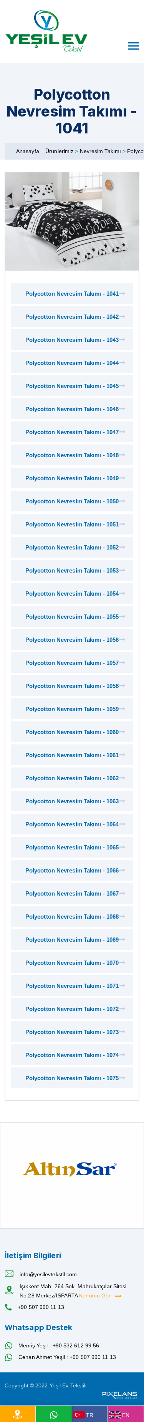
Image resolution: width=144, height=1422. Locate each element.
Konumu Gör (95, 1295)
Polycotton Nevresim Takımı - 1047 (72, 432)
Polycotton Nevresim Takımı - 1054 (72, 593)
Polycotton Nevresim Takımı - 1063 (72, 801)
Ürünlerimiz (60, 151)
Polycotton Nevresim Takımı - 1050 (72, 501)
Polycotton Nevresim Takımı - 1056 (72, 639)
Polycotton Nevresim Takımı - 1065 (72, 847)
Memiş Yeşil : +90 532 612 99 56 (58, 1345)
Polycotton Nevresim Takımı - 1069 (72, 939)
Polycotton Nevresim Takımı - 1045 (72, 386)
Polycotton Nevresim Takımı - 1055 (72, 616)
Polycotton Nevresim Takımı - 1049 (72, 478)
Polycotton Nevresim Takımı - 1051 (72, 524)
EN (125, 1415)
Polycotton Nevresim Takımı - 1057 (72, 662)
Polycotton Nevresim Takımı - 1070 (72, 962)
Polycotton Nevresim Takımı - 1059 (72, 709)
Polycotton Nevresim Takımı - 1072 (72, 1009)
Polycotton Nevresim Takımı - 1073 (72, 1032)
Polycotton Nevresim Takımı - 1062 (72, 778)
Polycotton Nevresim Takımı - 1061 (72, 755)
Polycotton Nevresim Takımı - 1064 (72, 824)
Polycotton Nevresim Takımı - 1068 (72, 916)
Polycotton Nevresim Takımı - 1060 (72, 732)
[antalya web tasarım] (119, 1395)
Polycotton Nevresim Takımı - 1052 (72, 547)
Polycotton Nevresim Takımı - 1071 (72, 985)
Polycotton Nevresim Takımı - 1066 (72, 870)
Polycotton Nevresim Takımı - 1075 (72, 1078)
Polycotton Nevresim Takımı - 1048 (72, 455)
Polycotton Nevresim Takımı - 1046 (72, 409)
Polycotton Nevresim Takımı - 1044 (72, 363)
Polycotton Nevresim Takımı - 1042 (72, 316)
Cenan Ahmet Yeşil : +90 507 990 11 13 (67, 1357)
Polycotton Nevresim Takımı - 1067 (72, 893)
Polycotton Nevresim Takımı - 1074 (72, 1055)
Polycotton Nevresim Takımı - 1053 (72, 570)
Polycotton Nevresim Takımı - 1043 (72, 339)
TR (89, 1415)
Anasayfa (27, 151)
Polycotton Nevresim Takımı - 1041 (72, 293)
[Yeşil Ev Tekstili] (47, 31)
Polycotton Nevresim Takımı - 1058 (72, 686)
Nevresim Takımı (101, 151)
